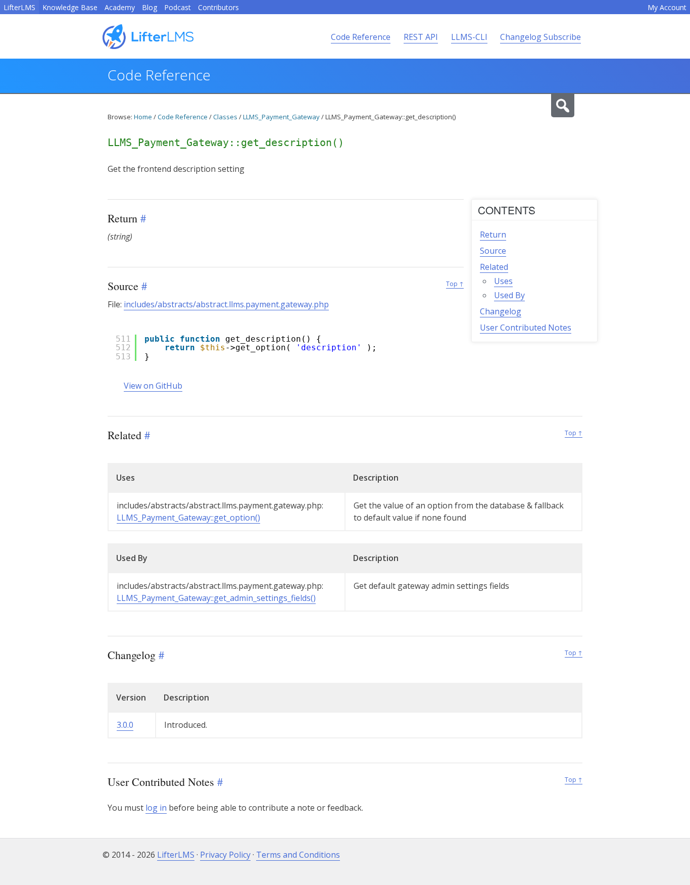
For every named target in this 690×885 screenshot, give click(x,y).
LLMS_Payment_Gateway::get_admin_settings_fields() (216, 597)
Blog (149, 7)
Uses (503, 281)
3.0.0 (125, 724)
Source (493, 250)
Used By (509, 295)
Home (143, 116)
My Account (667, 7)
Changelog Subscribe (540, 36)
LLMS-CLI (469, 36)
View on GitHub (153, 385)
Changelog (500, 311)
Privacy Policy (225, 854)
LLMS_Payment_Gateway (281, 116)
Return (493, 234)
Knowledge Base (69, 7)
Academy (120, 7)
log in (156, 807)
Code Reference (360, 36)
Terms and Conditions (298, 854)
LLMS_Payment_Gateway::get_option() (188, 517)
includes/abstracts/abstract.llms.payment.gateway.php (226, 304)
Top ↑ (455, 284)
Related (494, 266)
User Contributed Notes (525, 327)
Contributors (218, 7)
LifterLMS (19, 7)
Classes (225, 116)
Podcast (177, 7)
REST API (421, 36)
